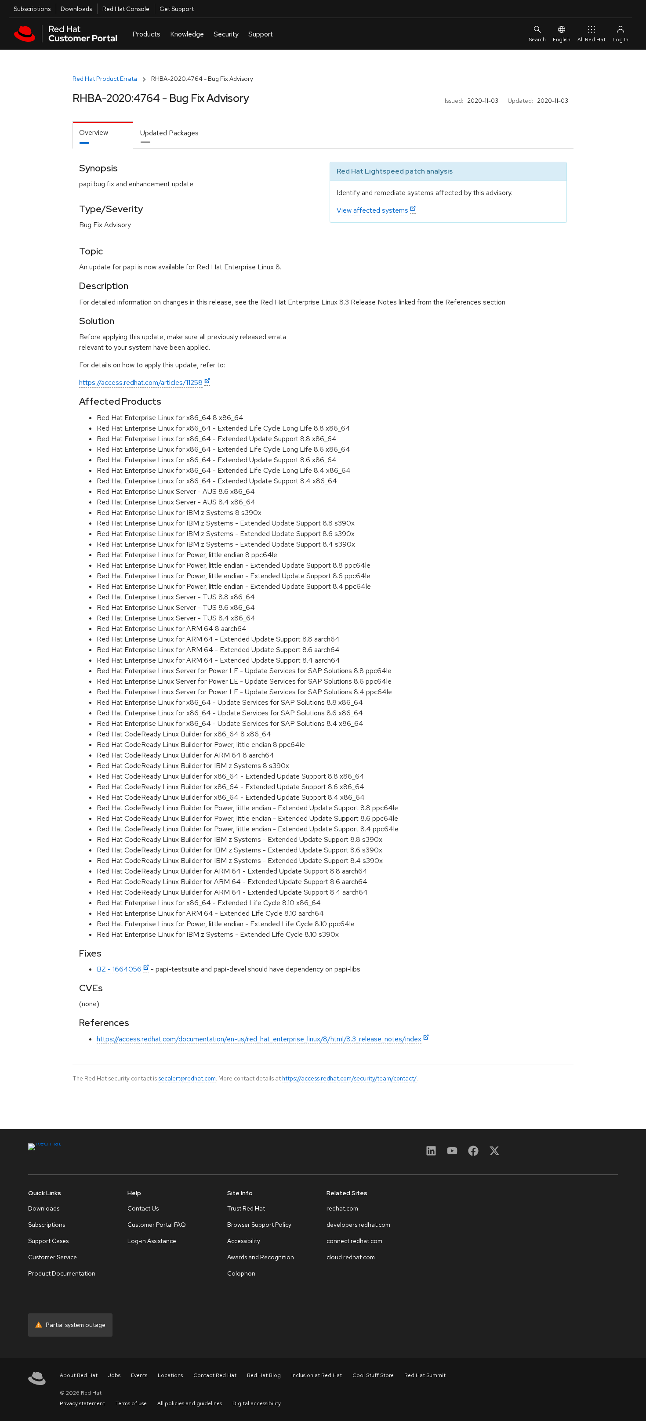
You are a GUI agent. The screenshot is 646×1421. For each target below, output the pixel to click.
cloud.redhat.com (351, 1257)
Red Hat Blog (264, 1375)
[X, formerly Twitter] (494, 1153)
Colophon (241, 1273)
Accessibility (243, 1241)
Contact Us (143, 1208)
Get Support (177, 9)
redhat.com (342, 1208)
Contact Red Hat (214, 1375)
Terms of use (131, 1403)
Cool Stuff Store (373, 1375)
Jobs (114, 1375)
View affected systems (372, 210)
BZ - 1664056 (119, 969)
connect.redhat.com (354, 1241)
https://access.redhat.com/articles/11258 (141, 382)
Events (139, 1375)
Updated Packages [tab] (169, 133)
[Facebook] (473, 1153)
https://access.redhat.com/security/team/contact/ (349, 1078)
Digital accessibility (256, 1403)
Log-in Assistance (151, 1241)
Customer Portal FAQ (156, 1225)
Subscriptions (32, 9)
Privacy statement (82, 1403)
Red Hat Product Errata (105, 79)
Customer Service (52, 1257)
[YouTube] (452, 1153)
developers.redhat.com (358, 1225)
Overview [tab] (93, 132)
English (561, 39)
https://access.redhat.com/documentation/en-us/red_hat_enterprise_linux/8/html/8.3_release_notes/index (259, 1039)
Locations (170, 1375)
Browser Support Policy (259, 1225)
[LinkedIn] (431, 1153)
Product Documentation (61, 1273)
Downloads (76, 9)
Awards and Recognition (260, 1257)
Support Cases (48, 1241)
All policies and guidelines (189, 1403)
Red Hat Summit (425, 1375)
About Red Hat (79, 1375)
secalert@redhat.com (187, 1078)
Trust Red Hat (246, 1208)
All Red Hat (591, 39)
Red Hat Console (125, 9)
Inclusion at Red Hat (316, 1375)
